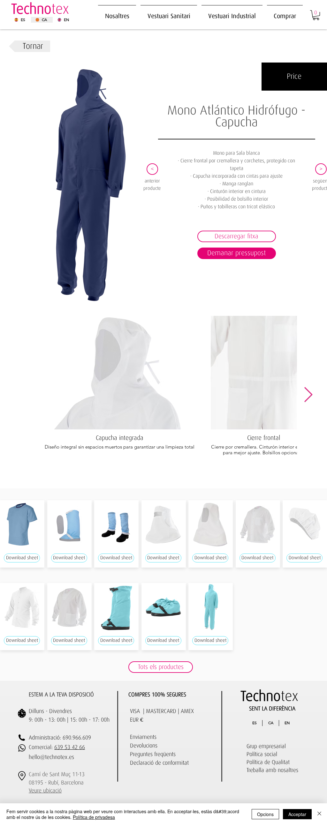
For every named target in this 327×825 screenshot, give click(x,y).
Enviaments (143, 737)
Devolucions (143, 745)
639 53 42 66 (69, 747)
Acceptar (297, 814)
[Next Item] (308, 395)
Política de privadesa (94, 817)
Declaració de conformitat (159, 763)
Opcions (265, 814)
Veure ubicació (45, 790)
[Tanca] (319, 814)
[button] (232, 13)
